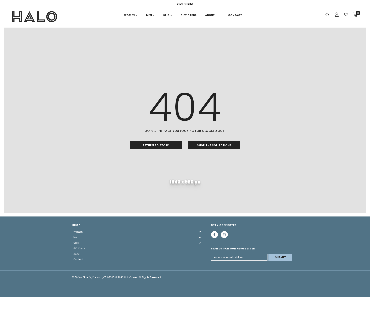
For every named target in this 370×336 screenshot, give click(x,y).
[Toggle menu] (199, 232)
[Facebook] (214, 234)
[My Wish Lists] (346, 15)
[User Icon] (337, 14)
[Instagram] (224, 234)
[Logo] (34, 16)
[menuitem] (131, 16)
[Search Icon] (327, 15)
